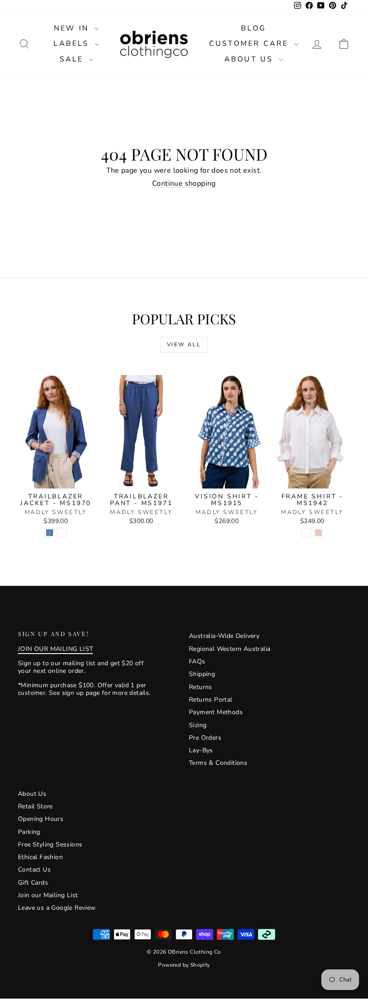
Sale (73, 59)
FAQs (197, 661)
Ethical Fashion (40, 857)
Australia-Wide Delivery (224, 636)
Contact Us (34, 869)
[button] (343, 44)
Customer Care (250, 43)
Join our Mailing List (48, 895)
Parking (29, 832)
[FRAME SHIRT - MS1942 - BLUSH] (318, 532)
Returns (200, 687)
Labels (72, 43)
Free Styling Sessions (50, 844)
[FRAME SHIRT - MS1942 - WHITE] (306, 532)
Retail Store (35, 806)
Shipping (202, 674)
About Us (250, 59)
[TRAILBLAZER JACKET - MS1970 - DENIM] (49, 532)
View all (184, 344)
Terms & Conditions (218, 763)
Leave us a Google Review (57, 907)
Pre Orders (205, 737)
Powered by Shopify (184, 964)
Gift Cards (33, 882)
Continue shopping (184, 183)
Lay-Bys (201, 750)
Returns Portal (210, 699)
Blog (253, 28)
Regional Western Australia (229, 649)
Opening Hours (40, 819)
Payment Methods (216, 712)
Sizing (197, 725)
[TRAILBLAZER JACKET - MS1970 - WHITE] (61, 532)
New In (73, 28)
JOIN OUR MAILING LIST (55, 649)
